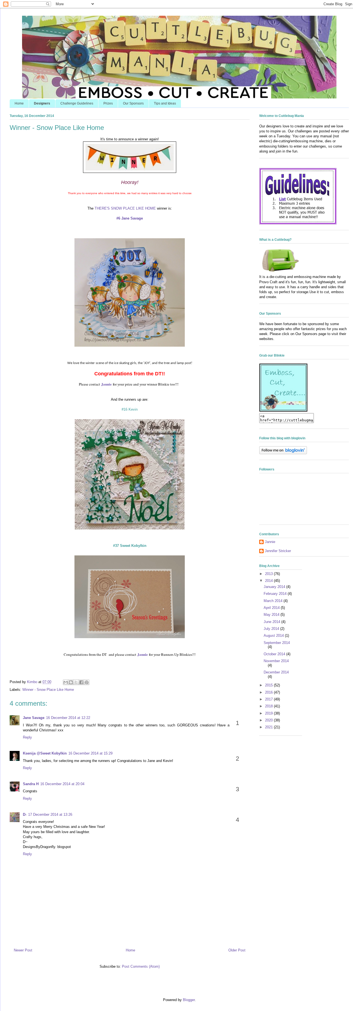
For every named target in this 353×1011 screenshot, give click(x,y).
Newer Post (23, 950)
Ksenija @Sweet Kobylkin (45, 753)
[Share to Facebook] (81, 682)
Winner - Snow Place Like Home (48, 690)
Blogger (189, 1000)
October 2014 (275, 654)
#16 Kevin (130, 409)
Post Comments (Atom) (141, 966)
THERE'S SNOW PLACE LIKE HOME (125, 208)
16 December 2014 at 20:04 (62, 784)
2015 (269, 685)
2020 (269, 720)
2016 (269, 692)
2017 (269, 699)
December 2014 (276, 672)
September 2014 (277, 643)
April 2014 (272, 608)
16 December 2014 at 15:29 (90, 753)
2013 (269, 574)
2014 (269, 581)
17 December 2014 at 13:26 (50, 814)
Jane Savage (33, 718)
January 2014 (275, 587)
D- (24, 814)
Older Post (236, 950)
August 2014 (274, 635)
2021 (269, 727)
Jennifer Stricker (278, 551)
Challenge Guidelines (76, 103)
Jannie (270, 542)
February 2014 (276, 594)
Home (19, 103)
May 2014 (272, 615)
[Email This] (65, 682)
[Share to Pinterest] (86, 682)
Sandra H (31, 784)
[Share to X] (76, 682)
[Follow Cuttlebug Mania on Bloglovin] (283, 453)
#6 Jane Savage (129, 218)
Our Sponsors (133, 103)
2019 (269, 713)
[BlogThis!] (71, 682)
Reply (27, 737)
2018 (269, 706)
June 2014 (272, 622)
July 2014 (272, 629)
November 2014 (276, 661)
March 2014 (274, 601)
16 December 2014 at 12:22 (68, 718)
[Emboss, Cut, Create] (283, 410)
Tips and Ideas (165, 103)
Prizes (108, 103)
